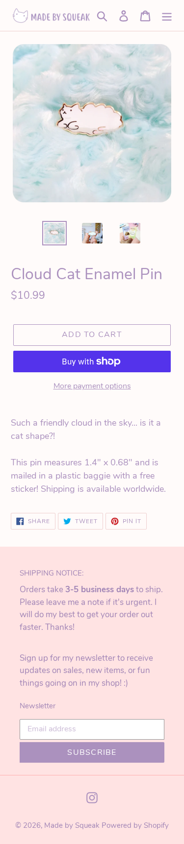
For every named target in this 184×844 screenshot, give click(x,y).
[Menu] (167, 15)
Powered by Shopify (135, 825)
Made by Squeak (71, 825)
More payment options (92, 386)
